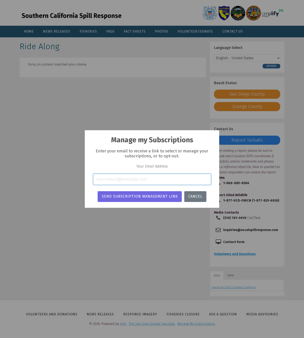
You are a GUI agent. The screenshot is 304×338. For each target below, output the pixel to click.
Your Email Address (152, 166)
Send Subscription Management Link (140, 196)
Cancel (195, 196)
